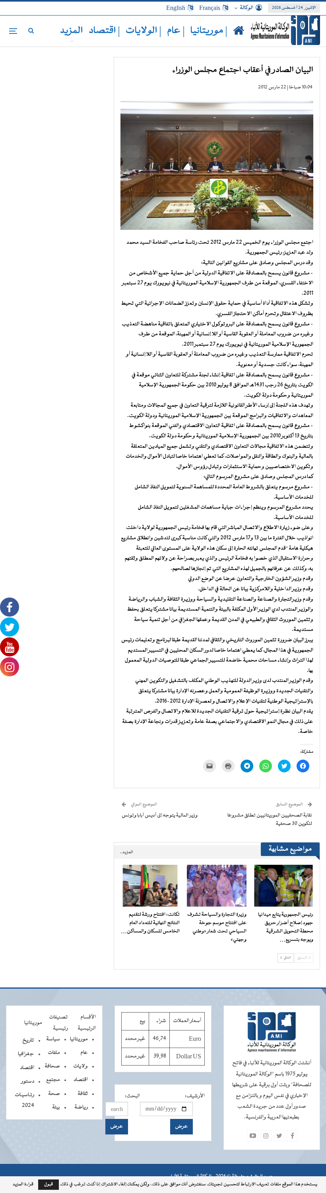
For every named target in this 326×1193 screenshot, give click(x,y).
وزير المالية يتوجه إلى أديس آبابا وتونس (160, 815)
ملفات (54, 1053)
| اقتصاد (104, 31)
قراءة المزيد (23, 1184)
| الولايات (143, 31)
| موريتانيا (208, 31)
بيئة (56, 1107)
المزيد (71, 31)
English (175, 8)
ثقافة (83, 1094)
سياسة (53, 1039)
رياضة (81, 1107)
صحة (54, 1094)
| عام (176, 31)
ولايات (80, 1066)
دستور (27, 1081)
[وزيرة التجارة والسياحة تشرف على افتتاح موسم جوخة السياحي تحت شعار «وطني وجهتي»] (216, 886)
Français (209, 8)
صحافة (52, 1066)
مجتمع (53, 1080)
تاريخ (28, 1040)
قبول (48, 1184)
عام (84, 1053)
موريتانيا (79, 1039)
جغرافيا (26, 1054)
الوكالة (246, 8)
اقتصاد (81, 1080)
